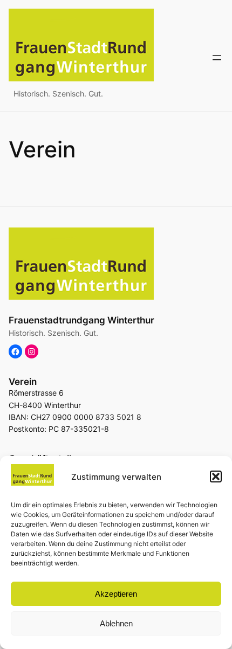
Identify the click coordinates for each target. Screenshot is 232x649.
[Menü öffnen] (216, 57)
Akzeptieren (116, 593)
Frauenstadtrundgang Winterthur (81, 320)
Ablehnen (116, 623)
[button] (215, 476)
